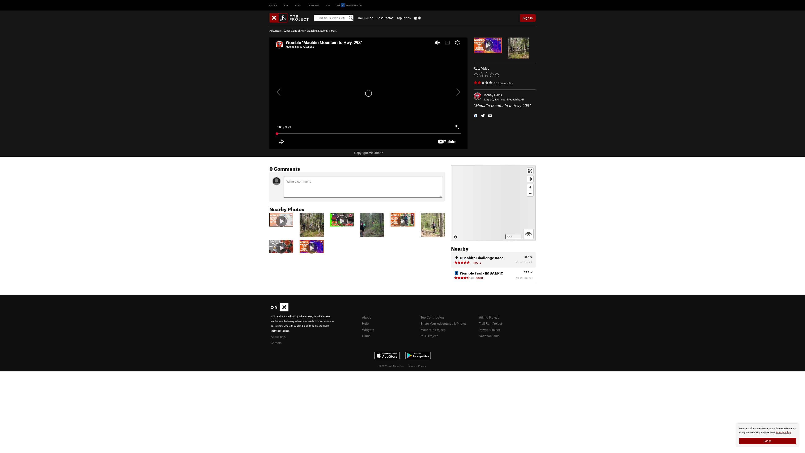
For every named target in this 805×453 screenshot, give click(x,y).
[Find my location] (530, 179)
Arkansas (275, 30)
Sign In (528, 18)
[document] (767, 435)
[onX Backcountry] (350, 5)
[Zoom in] (530, 187)
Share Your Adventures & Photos (443, 323)
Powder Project (489, 330)
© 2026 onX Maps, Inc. (391, 365)
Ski (328, 5)
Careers (276, 343)
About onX (278, 336)
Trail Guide (365, 18)
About (366, 317)
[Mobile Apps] (417, 18)
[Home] (291, 17)
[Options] (528, 234)
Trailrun (313, 5)
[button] (476, 115)
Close (768, 441)
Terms (411, 365)
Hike (298, 5)
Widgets (368, 330)
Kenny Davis (493, 95)
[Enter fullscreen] (530, 171)
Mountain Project (433, 330)
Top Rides (404, 18)
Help (365, 323)
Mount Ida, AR (515, 99)
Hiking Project (489, 317)
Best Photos (385, 18)
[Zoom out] (530, 193)
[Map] (493, 203)
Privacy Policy (783, 432)
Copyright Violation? (368, 153)
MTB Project (429, 336)
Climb (273, 5)
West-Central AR (294, 30)
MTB (286, 5)
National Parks (489, 336)
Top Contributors (432, 317)
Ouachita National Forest (321, 30)
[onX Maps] (279, 310)
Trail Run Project (490, 323)
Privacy (422, 365)
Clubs (366, 336)
